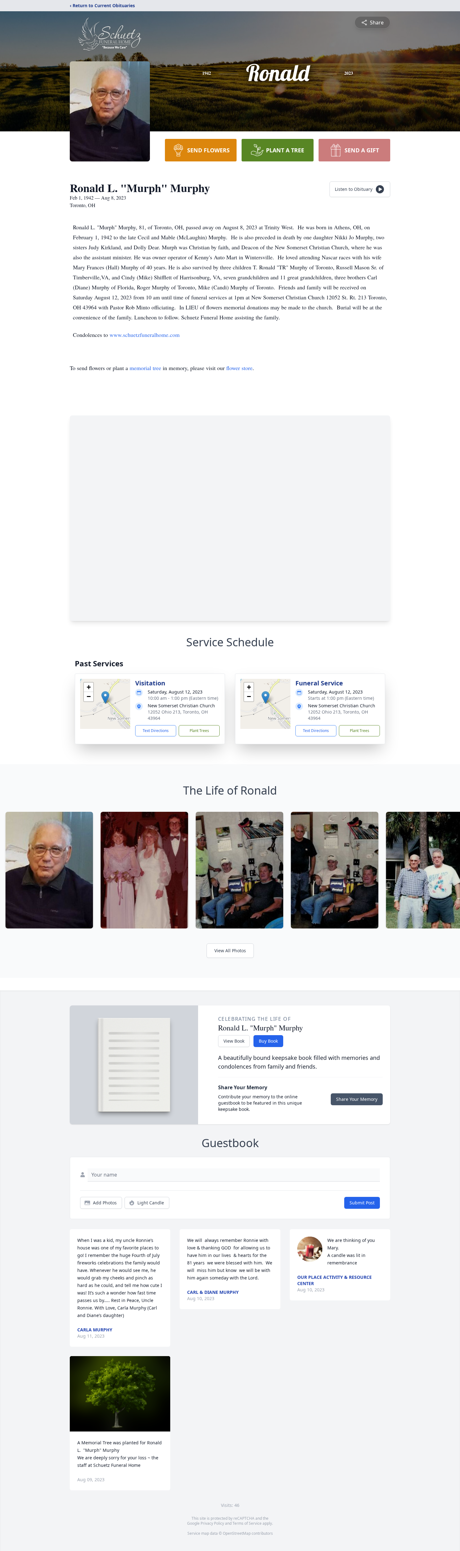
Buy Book (268, 1041)
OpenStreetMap (237, 1533)
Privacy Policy (212, 1523)
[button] (105, 697)
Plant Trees (199, 730)
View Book (233, 1041)
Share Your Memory (356, 1099)
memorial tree (145, 368)
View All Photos (230, 950)
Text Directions (156, 730)
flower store (239, 368)
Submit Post (362, 1203)
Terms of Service (247, 1523)
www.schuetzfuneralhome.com (145, 334)
